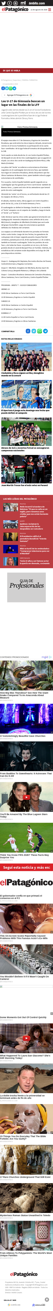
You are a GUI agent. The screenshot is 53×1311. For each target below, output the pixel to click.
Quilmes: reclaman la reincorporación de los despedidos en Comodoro (31, 526)
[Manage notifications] (47, 1300)
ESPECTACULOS (25, 558)
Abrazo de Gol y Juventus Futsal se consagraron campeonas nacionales (25, 449)
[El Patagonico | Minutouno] (23, 4)
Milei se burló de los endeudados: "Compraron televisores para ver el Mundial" (34, 551)
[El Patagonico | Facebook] (9, 4)
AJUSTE (22, 521)
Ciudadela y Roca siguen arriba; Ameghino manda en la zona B (22, 374)
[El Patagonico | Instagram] (15, 4)
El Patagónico (6, 80)
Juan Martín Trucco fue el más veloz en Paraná (24, 485)
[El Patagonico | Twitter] (3, 4)
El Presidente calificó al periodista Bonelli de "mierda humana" (33, 538)
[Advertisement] (26, 33)
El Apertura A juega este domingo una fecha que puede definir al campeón (25, 411)
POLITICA (23, 504)
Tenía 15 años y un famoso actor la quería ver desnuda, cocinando (35, 562)
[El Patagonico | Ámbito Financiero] (37, 4)
